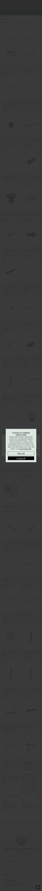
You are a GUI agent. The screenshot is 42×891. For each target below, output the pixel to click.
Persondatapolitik (25, 449)
